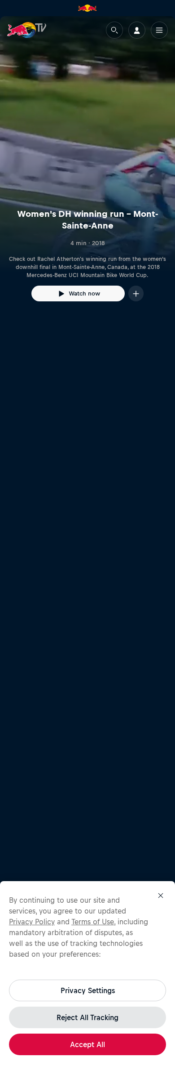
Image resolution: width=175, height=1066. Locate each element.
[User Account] (136, 30)
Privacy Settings (88, 990)
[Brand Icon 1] (87, 8)
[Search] (114, 30)
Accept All (87, 1044)
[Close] (161, 896)
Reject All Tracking (87, 1017)
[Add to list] (136, 293)
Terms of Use (92, 922)
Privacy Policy (32, 922)
